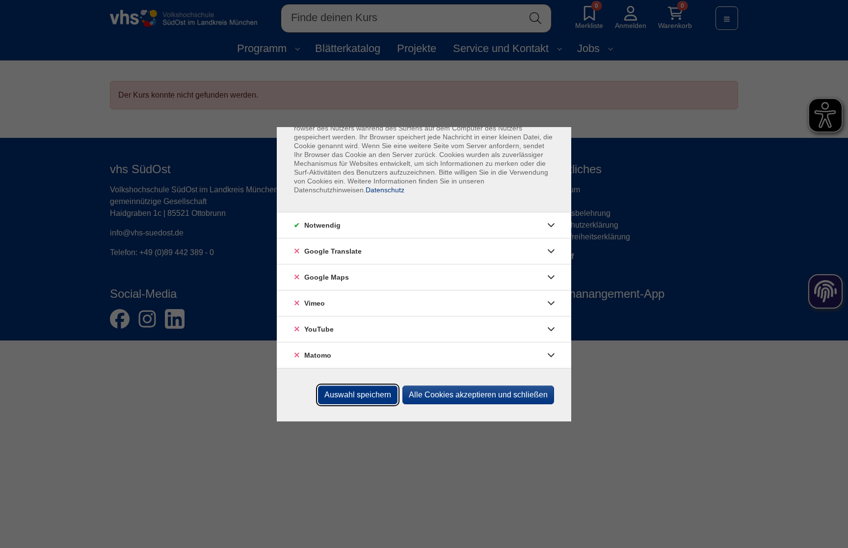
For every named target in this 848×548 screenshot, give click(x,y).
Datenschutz (385, 190)
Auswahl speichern (357, 395)
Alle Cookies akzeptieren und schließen (478, 395)
